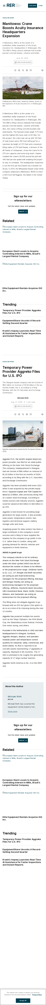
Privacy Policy (37, 995)
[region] (23, 997)
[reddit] (27, 70)
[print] (42, 70)
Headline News (8, 18)
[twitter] (23, 70)
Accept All (23, 1000)
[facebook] (15, 70)
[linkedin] (19, 70)
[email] (31, 70)
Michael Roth (23, 398)
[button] (4, 5)
